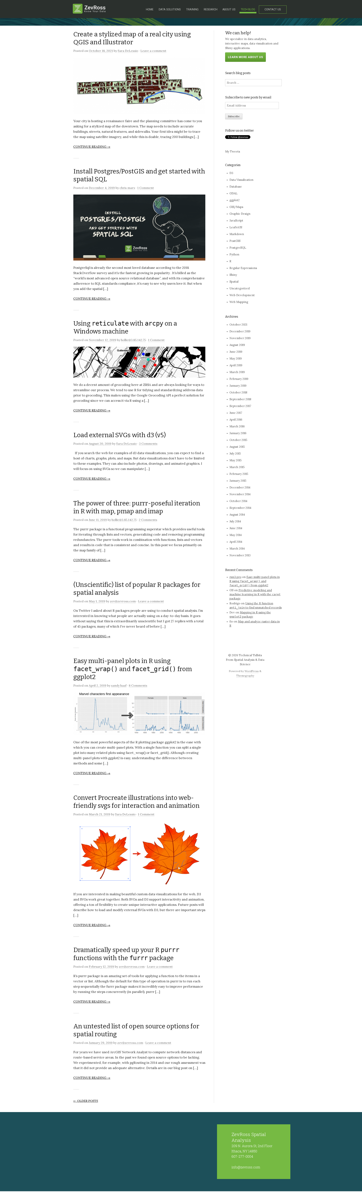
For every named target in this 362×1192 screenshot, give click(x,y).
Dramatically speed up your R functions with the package (126, 954)
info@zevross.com (246, 1167)
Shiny (233, 275)
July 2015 (235, 453)
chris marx (127, 188)
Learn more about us (245, 57)
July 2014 (235, 521)
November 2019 (240, 338)
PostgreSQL (237, 247)
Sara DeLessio (128, 51)
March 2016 (237, 426)
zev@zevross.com (123, 601)
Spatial (234, 281)
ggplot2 (234, 200)
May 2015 (235, 460)
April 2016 (235, 419)
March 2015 (237, 467)
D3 (231, 173)
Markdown (236, 234)
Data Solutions (170, 9)
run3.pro (235, 577)
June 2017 (235, 413)
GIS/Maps (236, 207)
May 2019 (235, 358)
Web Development (242, 295)
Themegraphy (245, 675)
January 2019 (237, 385)
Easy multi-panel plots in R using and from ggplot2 (132, 669)
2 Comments (148, 520)
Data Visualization (241, 180)
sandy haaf (119, 685)
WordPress (252, 671)
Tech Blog (248, 9)
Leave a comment (153, 51)
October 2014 (238, 501)
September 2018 (240, 399)
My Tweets (232, 151)
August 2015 (237, 446)
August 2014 (237, 514)
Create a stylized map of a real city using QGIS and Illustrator (132, 38)
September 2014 (240, 508)
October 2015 (238, 440)
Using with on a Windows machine (125, 327)
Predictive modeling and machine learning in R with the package (255, 594)
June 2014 (235, 528)
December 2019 (239, 331)
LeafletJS (235, 227)
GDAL (233, 193)
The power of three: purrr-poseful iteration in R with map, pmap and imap (136, 507)
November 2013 (240, 555)
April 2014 (235, 541)
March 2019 (237, 372)
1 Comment (145, 188)
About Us (228, 9)
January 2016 (237, 433)
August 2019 (237, 345)
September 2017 (240, 406)
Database (235, 186)
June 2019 (235, 351)
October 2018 (238, 392)
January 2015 (237, 480)
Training (192, 9)
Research (210, 9)
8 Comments (138, 685)
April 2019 (235, 365)
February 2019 (238, 379)
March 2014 (237, 548)
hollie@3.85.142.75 (133, 340)
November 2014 (240, 494)
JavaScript (236, 220)
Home (149, 9)
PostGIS (234, 241)
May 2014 (235, 535)
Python (234, 254)
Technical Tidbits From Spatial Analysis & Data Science (245, 659)
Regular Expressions (243, 268)
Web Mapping (238, 302)
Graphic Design (239, 213)
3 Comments (148, 443)
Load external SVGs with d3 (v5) (119, 435)
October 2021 (238, 324)
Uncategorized (239, 288)
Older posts (85, 1101)
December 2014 (239, 487)
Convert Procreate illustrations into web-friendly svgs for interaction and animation (136, 801)
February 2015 (238, 474)
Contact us (273, 9)
